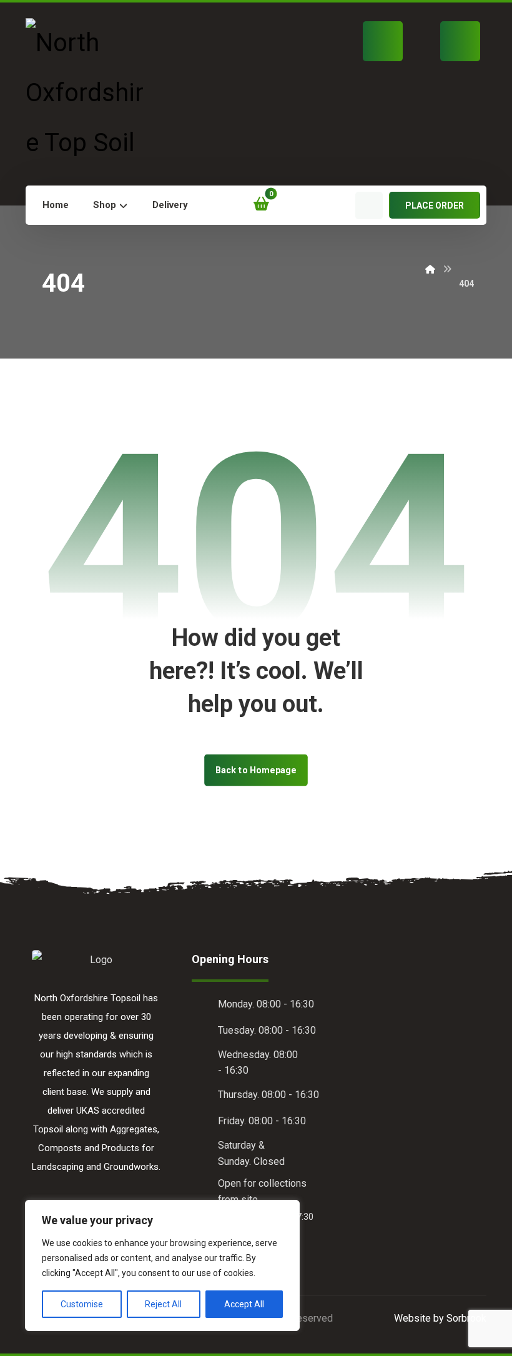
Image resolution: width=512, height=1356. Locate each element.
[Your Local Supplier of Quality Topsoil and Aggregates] (90, 93)
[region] (162, 1265)
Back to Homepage (256, 770)
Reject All (163, 1304)
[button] (219, 205)
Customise (82, 1304)
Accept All (244, 1304)
